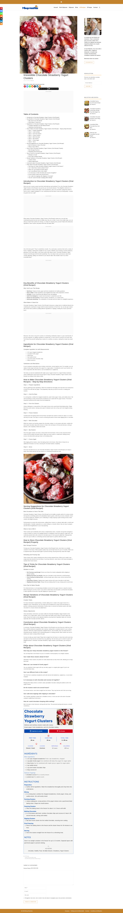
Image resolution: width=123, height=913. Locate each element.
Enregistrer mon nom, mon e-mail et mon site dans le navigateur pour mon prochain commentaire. (48, 898)
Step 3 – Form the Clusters (34, 133)
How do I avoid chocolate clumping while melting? (40, 177)
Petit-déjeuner (63, 7)
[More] (40, 86)
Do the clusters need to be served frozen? (38, 174)
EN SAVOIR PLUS (89, 62)
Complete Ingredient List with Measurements (39, 125)
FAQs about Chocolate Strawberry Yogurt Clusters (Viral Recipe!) (42, 164)
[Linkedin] (37, 86)
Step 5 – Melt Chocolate (34, 137)
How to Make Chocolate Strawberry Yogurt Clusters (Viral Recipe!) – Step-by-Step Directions (49, 128)
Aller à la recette (43, 88)
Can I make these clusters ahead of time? (38, 168)
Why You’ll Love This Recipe (35, 120)
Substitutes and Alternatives (35, 127)
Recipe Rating (27, 868)
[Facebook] (27, 86)
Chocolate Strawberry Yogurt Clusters (58, 613)
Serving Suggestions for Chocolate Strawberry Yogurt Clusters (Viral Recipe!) (45, 143)
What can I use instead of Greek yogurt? (38, 169)
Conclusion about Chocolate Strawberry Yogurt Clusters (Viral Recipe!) (44, 163)
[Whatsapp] (30, 86)
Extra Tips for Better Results (35, 156)
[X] (35, 86)
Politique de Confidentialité (77, 911)
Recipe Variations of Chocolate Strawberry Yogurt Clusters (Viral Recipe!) (44, 158)
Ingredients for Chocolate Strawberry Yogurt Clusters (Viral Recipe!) (43, 124)
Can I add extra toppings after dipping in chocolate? (40, 176)
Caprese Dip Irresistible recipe (30, 857)
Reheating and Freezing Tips (35, 151)
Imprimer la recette (54, 88)
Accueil (56, 7)
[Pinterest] (61, 2)
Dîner (76, 7)
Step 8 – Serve (32, 141)
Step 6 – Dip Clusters (33, 138)
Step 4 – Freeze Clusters (34, 135)
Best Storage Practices (34, 150)
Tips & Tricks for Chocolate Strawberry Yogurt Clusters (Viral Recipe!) (43, 153)
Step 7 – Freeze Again (33, 140)
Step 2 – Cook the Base (34, 132)
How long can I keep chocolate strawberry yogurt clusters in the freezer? (45, 166)
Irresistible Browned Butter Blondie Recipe (32, 858)
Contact (95, 7)
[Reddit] (32, 86)
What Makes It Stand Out (34, 122)
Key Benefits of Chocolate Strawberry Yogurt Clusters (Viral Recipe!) (43, 119)
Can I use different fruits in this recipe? (37, 171)
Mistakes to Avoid (32, 154)
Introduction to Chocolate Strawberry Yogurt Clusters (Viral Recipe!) (43, 117)
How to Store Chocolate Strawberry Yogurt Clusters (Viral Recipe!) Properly (45, 148)
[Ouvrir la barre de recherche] (99, 7)
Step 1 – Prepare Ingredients (35, 130)
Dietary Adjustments (33, 161)
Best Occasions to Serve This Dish (36, 145)
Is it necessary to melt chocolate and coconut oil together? (42, 172)
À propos (89, 7)
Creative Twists (32, 159)
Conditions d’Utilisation (96, 911)
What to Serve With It (33, 146)
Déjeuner (71, 7)
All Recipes (82, 7)
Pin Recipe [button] (62, 731)
